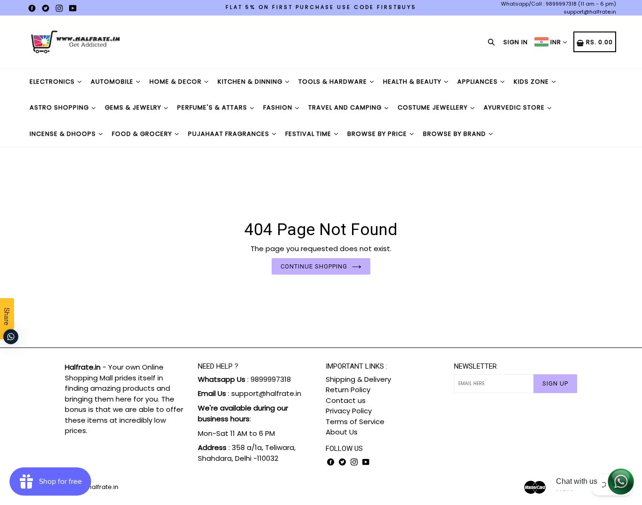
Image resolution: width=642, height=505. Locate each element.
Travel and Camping (346, 107)
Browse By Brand (455, 133)
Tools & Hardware (333, 81)
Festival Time (309, 133)
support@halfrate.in (590, 12)
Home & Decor (176, 81)
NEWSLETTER (475, 366)
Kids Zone (532, 81)
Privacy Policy (349, 411)
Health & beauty (413, 81)
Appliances (478, 81)
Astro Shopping (60, 107)
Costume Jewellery (434, 107)
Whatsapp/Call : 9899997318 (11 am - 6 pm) (558, 4)
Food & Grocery (143, 133)
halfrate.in (103, 486)
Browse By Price (378, 133)
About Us (342, 432)
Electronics (53, 81)
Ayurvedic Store (515, 107)
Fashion (278, 107)
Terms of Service (355, 421)
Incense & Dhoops (64, 133)
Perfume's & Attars (213, 107)
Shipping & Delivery (358, 379)
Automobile (113, 81)
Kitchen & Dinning (251, 81)
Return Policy (348, 390)
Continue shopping (314, 266)
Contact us (346, 400)
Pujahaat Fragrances (229, 133)
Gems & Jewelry (134, 107)
